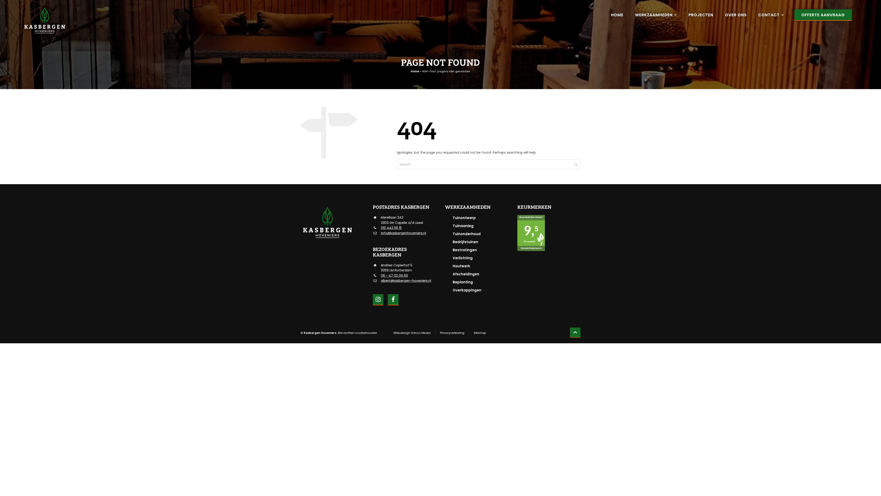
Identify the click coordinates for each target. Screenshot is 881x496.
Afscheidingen (466, 274)
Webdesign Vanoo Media (412, 333)
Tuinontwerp (464, 217)
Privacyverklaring (452, 333)
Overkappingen (467, 290)
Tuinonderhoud (467, 233)
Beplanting (463, 282)
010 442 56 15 (391, 227)
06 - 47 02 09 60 (394, 275)
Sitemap (480, 333)
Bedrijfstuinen (465, 242)
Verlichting (463, 258)
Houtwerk (461, 266)
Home (415, 71)
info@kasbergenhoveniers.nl (403, 233)
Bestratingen (465, 250)
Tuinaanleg (463, 225)
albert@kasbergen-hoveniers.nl (406, 280)
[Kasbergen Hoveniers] (44, 21)
